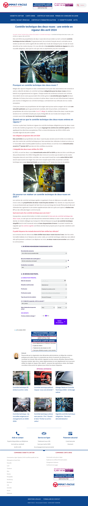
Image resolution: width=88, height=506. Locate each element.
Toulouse (9, 469)
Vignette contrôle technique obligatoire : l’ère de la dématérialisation (65, 416)
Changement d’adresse (52, 462)
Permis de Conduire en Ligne (66, 16)
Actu (75, 20)
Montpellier (10, 477)
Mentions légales (34, 499)
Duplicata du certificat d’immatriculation (56, 460)
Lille (8, 485)
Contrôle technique (45, 34)
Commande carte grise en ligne (54, 457)
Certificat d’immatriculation (43, 20)
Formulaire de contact (51, 499)
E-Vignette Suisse (65, 20)
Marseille (9, 463)
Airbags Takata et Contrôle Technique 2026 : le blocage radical (65, 390)
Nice (8, 471)
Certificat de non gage (52, 465)
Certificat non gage (45, 16)
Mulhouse (9, 493)
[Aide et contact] (17, 433)
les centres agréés (28, 226)
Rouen (8, 491)
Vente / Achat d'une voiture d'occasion (28, 34)
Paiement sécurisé (70, 438)
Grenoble (9, 488)
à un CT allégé (40, 111)
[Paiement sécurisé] (70, 433)
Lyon (8, 466)
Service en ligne (44, 438)
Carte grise (30, 16)
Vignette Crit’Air (17, 16)
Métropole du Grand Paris (13, 460)
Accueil (15, 34)
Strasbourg (10, 480)
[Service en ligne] (44, 433)
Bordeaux (9, 482)
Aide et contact (17, 438)
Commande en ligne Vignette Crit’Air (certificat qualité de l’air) (22, 457)
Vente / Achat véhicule (19, 20)
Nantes (9, 474)
